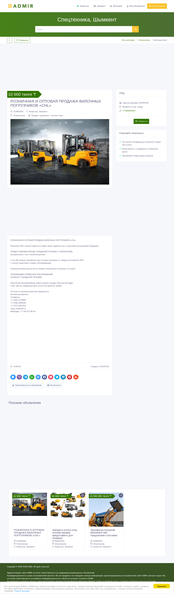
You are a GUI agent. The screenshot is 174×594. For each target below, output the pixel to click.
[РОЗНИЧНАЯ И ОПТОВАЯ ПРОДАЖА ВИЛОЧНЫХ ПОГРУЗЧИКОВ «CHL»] (29, 504)
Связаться (142, 121)
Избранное (23, 40)
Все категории (128, 40)
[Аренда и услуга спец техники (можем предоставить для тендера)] (68, 505)
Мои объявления (137, 6)
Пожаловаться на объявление (28, 385)
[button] (14, 152)
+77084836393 (128, 111)
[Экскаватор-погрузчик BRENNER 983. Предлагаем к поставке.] (106, 516)
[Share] (13, 377)
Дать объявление (157, 6)
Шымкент (101, 6)
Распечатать (55, 385)
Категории (117, 6)
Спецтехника (144, 40)
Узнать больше (22, 590)
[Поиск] (135, 29)
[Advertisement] (87, 64)
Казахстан (84, 6)
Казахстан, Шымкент (38, 111)
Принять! (161, 586)
